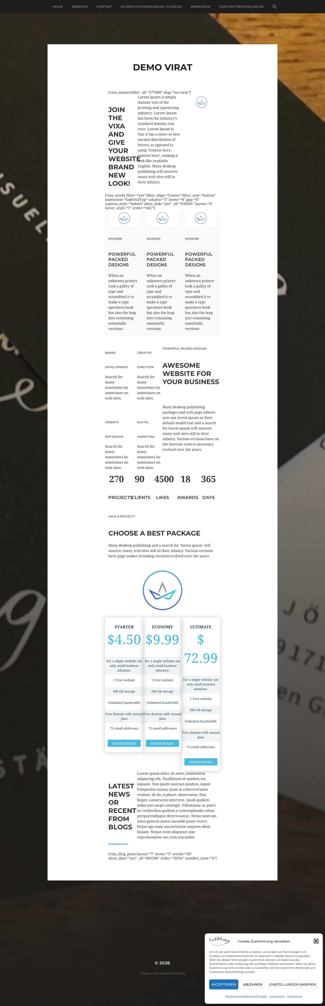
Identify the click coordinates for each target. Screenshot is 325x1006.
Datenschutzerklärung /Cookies (246, 996)
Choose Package (124, 743)
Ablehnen (252, 984)
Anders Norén (172, 973)
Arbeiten (80, 7)
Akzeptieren (224, 984)
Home (58, 7)
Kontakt (104, 7)
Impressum (277, 996)
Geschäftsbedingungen (241, 7)
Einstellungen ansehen (292, 984)
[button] (316, 941)
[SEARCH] (274, 7)
